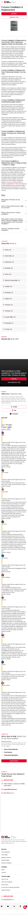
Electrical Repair (5, 860)
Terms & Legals (5, 876)
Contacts (3, 872)
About (2, 869)
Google (15, 406)
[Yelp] (14, 906)
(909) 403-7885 (14, 17)
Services (3, 849)
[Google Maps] (20, 906)
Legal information (5, 890)
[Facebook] (1, 906)
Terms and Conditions (6, 882)
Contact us (8, 182)
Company (4, 867)
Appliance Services (6, 857)
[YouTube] (8, 906)
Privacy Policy (4, 884)
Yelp (15, 410)
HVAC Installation (5, 852)
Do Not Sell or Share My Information (10, 887)
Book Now (14, 13)
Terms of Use (4, 879)
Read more (8, 725)
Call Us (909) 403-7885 (14, 382)
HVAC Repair (4, 854)
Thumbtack (15, 413)
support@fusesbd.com (10, 789)
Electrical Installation (6, 863)
